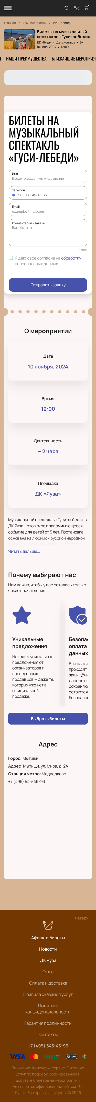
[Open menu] (8, 8)
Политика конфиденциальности (48, 1009)
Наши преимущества (26, 58)
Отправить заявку (48, 285)
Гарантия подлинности (48, 1023)
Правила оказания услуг (48, 994)
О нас (48, 972)
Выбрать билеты (48, 718)
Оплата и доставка (48, 983)
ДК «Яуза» (44, 42)
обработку (71, 258)
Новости (48, 949)
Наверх (81, 918)
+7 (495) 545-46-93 (26, 781)
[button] (14, 195)
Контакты (48, 1034)
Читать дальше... (24, 551)
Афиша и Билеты (48, 938)
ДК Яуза (48, 960)
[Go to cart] (87, 8)
